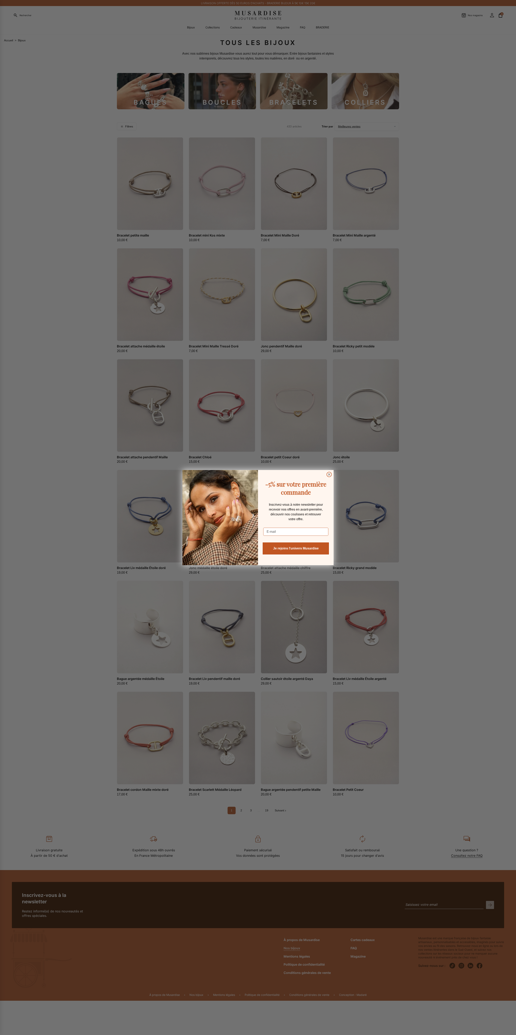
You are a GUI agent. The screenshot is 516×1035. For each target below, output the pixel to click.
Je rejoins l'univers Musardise (296, 548)
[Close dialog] (329, 474)
